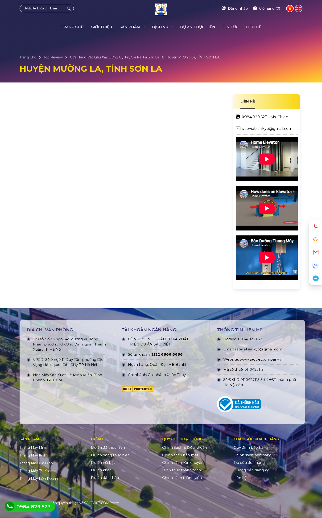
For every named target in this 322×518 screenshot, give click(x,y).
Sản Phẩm (130, 27)
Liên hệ (253, 27)
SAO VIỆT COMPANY (101, 503)
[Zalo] (315, 265)
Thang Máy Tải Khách (37, 471)
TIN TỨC (231, 27)
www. (244, 359)
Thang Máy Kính (33, 455)
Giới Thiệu (101, 27)
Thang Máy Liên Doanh (39, 479)
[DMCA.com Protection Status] (137, 390)
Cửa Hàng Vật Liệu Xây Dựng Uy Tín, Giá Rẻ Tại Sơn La (114, 57)
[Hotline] (315, 226)
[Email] (315, 252)
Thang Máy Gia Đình (36, 463)
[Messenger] (315, 278)
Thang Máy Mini (33, 447)
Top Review (53, 57)
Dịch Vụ (160, 27)
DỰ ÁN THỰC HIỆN (197, 27)
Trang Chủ (72, 27)
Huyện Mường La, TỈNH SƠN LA (192, 57)
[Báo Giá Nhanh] (315, 239)
